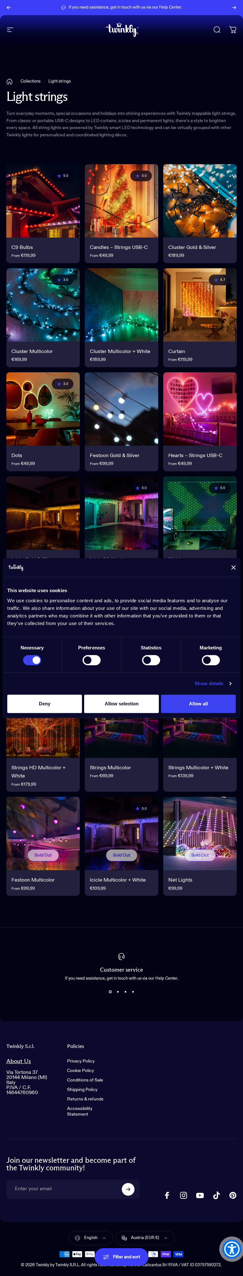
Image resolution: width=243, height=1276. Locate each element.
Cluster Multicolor (32, 351)
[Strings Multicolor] (121, 721)
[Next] (234, 7)
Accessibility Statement (79, 1111)
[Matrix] (200, 513)
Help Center (170, 7)
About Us (18, 1061)
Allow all (198, 703)
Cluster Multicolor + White (120, 351)
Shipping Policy (82, 1089)
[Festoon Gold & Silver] (121, 409)
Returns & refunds (85, 1099)
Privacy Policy (81, 1061)
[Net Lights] (200, 833)
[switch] (92, 660)
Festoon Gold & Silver (115, 455)
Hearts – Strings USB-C (195, 455)
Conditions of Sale (85, 1080)
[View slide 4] (133, 992)
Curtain (176, 351)
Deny (44, 703)
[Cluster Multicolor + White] (121, 305)
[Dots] (43, 409)
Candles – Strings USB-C (119, 247)
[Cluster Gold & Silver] (200, 201)
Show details (209, 683)
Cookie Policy (80, 1070)
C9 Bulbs (22, 247)
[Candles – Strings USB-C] (121, 201)
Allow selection (122, 703)
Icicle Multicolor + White (118, 880)
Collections (30, 81)
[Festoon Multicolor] (43, 833)
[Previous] (9, 7)
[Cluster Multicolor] (43, 305)
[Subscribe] (128, 1189)
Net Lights (180, 880)
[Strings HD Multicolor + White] (43, 721)
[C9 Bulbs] (43, 201)
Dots (16, 455)
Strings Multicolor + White (198, 768)
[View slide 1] (110, 992)
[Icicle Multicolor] (121, 513)
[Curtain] (200, 305)
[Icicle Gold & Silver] (43, 513)
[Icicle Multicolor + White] (121, 833)
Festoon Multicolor (33, 880)
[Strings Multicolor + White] (200, 721)
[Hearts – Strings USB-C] (200, 409)
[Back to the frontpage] (9, 81)
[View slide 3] (125, 992)
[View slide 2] (118, 992)
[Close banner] (233, 567)
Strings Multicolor (110, 768)
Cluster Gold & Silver (192, 247)
